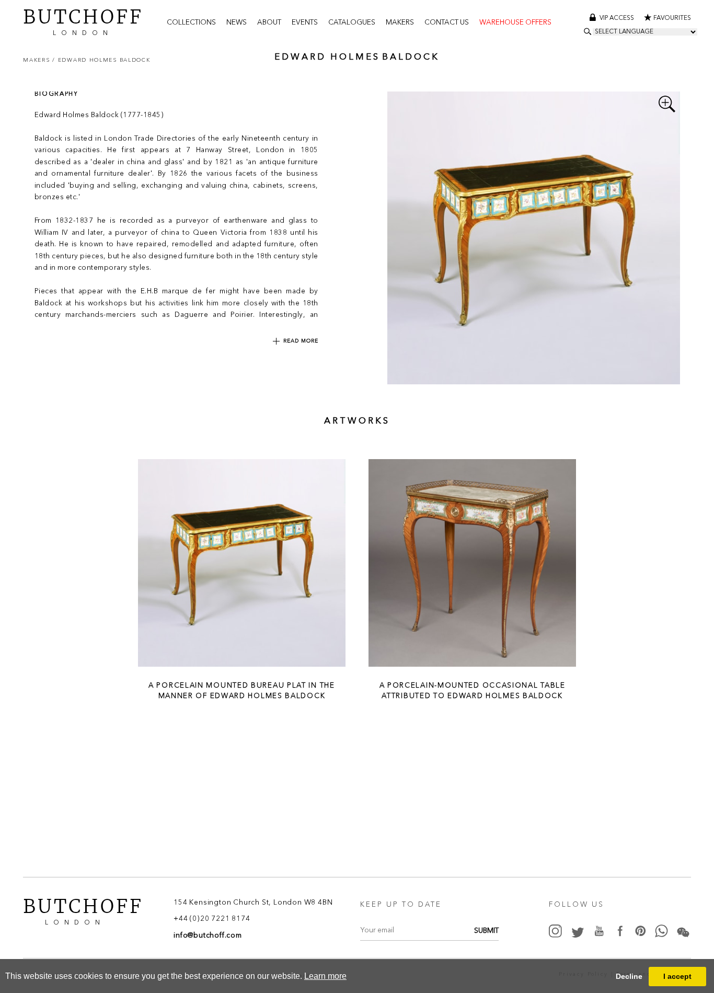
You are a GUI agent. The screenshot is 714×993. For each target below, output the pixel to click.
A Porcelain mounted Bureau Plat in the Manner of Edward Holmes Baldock (241, 690)
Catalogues (351, 22)
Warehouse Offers (515, 22)
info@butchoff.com (208, 935)
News (236, 22)
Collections (191, 22)
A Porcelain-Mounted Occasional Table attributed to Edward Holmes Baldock (472, 690)
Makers (400, 22)
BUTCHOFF (83, 21)
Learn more (325, 976)
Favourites (672, 18)
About (269, 22)
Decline (629, 976)
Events (305, 22)
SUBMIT (486, 931)
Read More (300, 341)
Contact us (446, 22)
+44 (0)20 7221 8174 (212, 919)
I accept (677, 976)
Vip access (618, 18)
